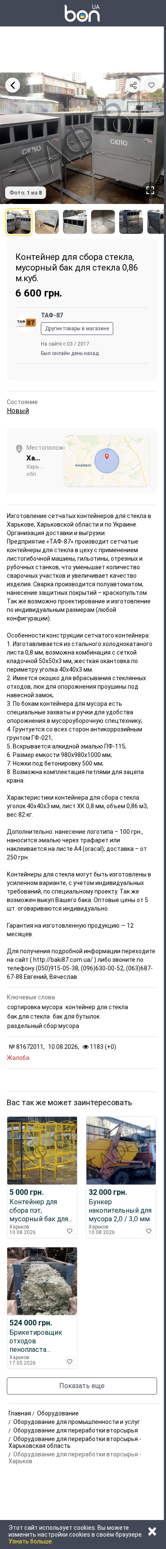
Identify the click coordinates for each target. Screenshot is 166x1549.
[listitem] (18, 222)
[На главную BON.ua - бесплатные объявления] (82, 13)
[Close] (12, 85)
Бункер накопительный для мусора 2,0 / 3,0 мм (120, 1210)
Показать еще (82, 1386)
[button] (151, 85)
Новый (18, 411)
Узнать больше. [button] (31, 1541)
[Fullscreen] (150, 190)
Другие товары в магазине (77, 329)
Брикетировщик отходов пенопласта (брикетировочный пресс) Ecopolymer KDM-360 (40, 1341)
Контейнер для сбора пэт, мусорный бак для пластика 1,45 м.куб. (41, 1210)
